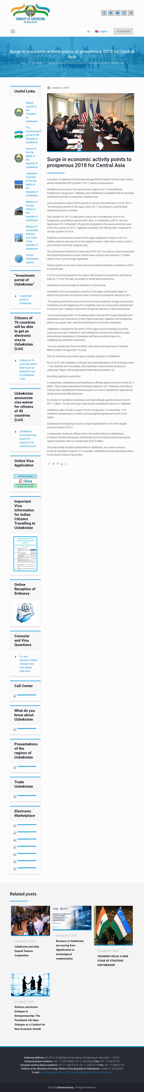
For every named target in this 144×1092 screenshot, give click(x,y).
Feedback (107, 1072)
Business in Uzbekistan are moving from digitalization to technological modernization (70, 949)
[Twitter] (110, 13)
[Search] (88, 31)
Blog (23, 63)
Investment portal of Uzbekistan (25, 299)
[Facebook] (104, 13)
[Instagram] (124, 13)
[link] (25, 481)
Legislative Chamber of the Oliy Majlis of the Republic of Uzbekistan (32, 184)
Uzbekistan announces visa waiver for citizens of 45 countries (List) (28, 439)
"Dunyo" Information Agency (32, 259)
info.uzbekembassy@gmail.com (83, 1072)
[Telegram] (130, 13)
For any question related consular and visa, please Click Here (28, 664)
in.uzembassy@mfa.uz (52, 1072)
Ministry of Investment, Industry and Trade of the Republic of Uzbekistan (32, 237)
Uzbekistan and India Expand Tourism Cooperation (27, 951)
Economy (37, 63)
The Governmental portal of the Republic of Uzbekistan (33, 135)
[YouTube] (117, 13)
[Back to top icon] (129, 1086)
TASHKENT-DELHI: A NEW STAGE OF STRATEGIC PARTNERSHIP (112, 961)
